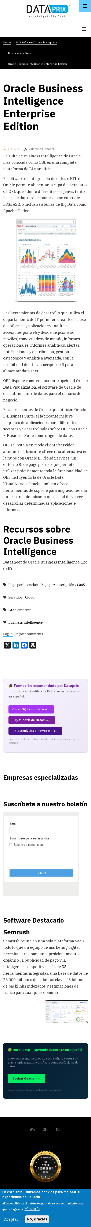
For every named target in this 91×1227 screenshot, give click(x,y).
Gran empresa (20, 610)
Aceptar (11, 1219)
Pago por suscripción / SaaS (63, 585)
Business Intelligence (25, 622)
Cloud (29, 597)
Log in (8, 634)
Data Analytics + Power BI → (33, 731)
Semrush (16, 932)
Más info (32, 1208)
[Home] (47, 10)
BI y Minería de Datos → (30, 720)
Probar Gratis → (25, 1078)
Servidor (15, 597)
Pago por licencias (23, 585)
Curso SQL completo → (29, 709)
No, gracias (37, 1219)
